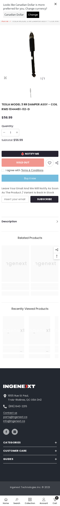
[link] (15, 288)
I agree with (13, 170)
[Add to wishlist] (50, 163)
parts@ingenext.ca (15, 417)
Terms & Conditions (32, 170)
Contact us (10, 413)
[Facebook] (6, 432)
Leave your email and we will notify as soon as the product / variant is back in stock (30, 190)
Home (5, 21)
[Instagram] (15, 432)
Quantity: (8, 126)
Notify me (32, 154)
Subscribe (44, 199)
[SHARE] (56, 163)
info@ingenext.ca (14, 421)
